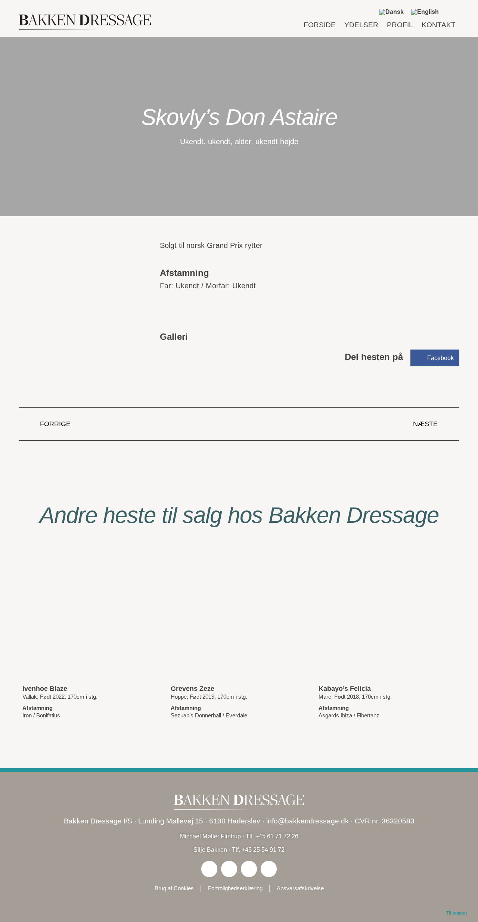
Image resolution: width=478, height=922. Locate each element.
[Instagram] (229, 869)
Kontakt (439, 25)
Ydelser (361, 25)
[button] (452, 12)
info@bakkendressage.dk (307, 821)
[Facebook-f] (209, 869)
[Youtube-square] (249, 869)
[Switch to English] (425, 12)
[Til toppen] (456, 900)
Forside (320, 25)
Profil (400, 25)
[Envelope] (269, 869)
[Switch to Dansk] (391, 12)
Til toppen (456, 913)
